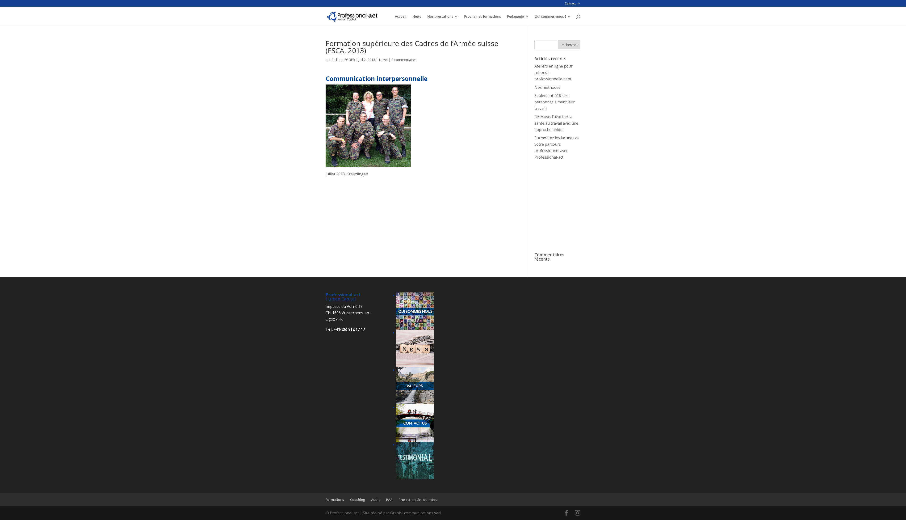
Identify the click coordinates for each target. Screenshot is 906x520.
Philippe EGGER (343, 59)
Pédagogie (515, 17)
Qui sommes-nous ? (550, 17)
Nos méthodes (547, 87)
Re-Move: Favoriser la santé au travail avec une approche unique (556, 123)
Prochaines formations (482, 17)
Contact (570, 3)
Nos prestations (440, 17)
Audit (375, 499)
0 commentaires (403, 59)
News (416, 17)
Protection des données (417, 499)
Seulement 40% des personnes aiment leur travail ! (554, 102)
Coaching (357, 499)
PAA (389, 499)
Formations (335, 499)
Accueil (400, 17)
